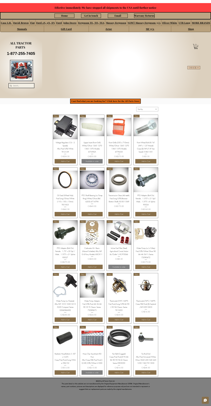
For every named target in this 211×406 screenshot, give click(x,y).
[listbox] (193, 67)
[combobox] (147, 109)
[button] (6, 23)
